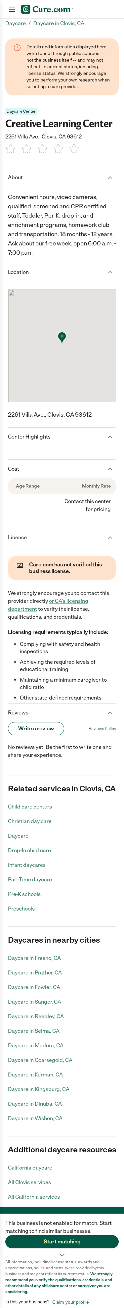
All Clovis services (29, 1182)
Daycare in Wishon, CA (35, 1118)
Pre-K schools (24, 894)
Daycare (18, 836)
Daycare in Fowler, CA (34, 987)
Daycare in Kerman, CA (35, 1075)
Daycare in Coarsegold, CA (40, 1060)
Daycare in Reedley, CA (36, 1016)
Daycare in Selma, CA (34, 1031)
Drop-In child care (29, 850)
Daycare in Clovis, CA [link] (58, 23)
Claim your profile (70, 1302)
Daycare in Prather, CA (35, 972)
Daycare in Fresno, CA (34, 958)
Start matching (62, 1241)
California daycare (30, 1168)
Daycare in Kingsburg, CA (38, 1089)
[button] (62, 1236)
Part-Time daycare (30, 879)
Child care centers (30, 807)
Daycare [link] (15, 23)
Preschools (21, 909)
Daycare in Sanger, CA (34, 1002)
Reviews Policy (102, 728)
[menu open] (12, 9)
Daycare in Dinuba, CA (35, 1104)
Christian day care (30, 821)
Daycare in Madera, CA (35, 1045)
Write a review (36, 728)
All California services (34, 1197)
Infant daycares (27, 865)
